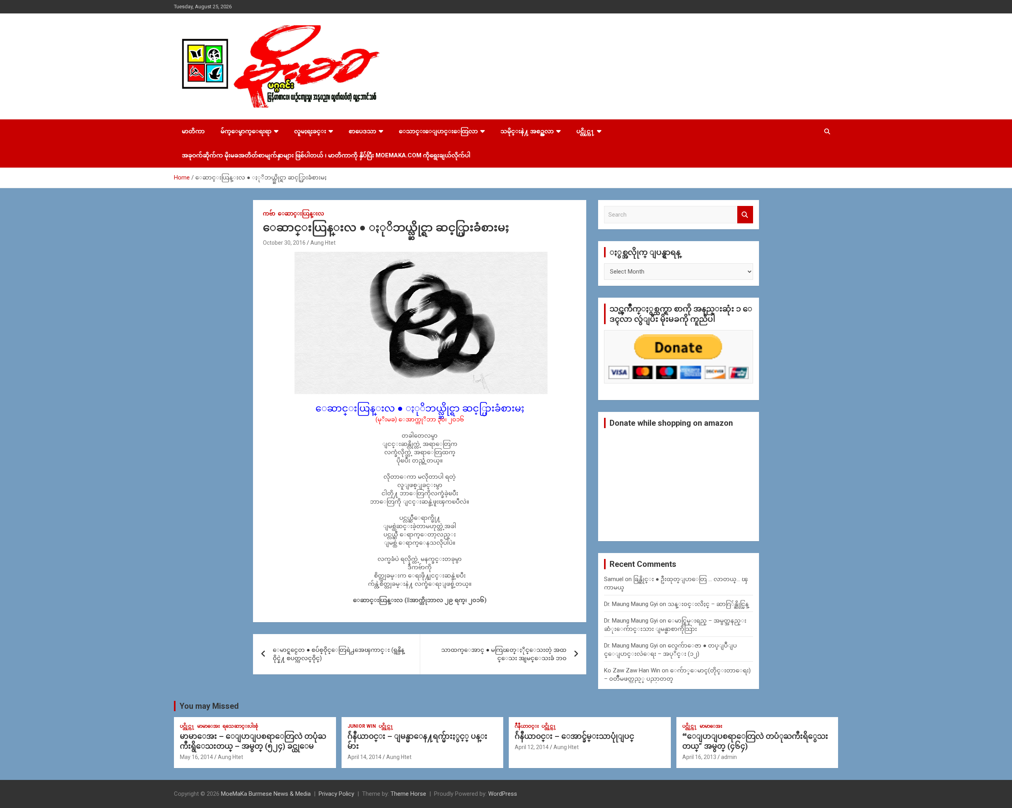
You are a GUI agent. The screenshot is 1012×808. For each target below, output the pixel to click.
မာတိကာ (193, 131)
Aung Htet (323, 243)
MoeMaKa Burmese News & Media (266, 793)
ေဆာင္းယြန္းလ (301, 213)
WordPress (502, 793)
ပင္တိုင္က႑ (585, 131)
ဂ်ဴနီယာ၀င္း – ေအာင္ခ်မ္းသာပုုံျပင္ (574, 736)
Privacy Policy (336, 793)
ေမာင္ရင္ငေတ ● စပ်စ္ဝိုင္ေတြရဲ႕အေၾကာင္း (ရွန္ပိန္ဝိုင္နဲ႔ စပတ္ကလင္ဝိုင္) (338, 654)
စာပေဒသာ (362, 131)
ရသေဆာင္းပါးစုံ (240, 726)
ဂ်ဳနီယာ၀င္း (527, 726)
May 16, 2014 (196, 757)
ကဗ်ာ (269, 213)
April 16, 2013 (699, 757)
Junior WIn (361, 726)
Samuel (613, 579)
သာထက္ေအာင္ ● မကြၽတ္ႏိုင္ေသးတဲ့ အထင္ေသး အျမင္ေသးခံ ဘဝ (503, 654)
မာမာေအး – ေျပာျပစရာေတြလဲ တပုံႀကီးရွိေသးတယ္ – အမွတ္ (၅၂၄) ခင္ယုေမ (253, 741)
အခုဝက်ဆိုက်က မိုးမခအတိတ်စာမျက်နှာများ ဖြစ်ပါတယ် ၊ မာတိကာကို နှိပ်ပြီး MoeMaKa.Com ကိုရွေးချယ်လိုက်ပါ (326, 155)
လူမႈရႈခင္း (310, 131)
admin (729, 757)
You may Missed (209, 706)
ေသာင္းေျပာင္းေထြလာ (438, 131)
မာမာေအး (208, 726)
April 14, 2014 (364, 757)
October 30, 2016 (284, 243)
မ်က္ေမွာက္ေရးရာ (246, 131)
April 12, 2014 (532, 747)
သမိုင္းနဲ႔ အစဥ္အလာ (527, 131)
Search (745, 215)
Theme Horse (408, 793)
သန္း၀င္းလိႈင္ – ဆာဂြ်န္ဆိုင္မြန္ (708, 604)
